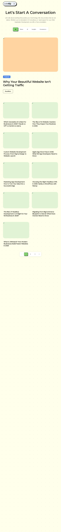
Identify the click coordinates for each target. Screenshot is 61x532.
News (21, 29)
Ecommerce (43, 29)
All (15, 29)
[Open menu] (14, 3)
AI (27, 29)
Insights (34, 29)
